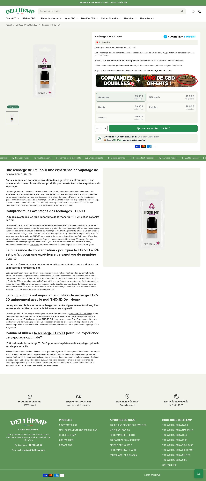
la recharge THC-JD (49, 333)
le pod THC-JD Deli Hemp (59, 299)
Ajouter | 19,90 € (153, 128)
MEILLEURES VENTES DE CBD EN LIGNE (78, 430)
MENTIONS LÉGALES (120, 430)
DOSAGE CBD (65, 445)
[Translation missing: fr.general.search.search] (182, 11)
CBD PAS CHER (66, 440)
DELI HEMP (156, 475)
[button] (12, 118)
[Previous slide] (8, 117)
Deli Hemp (93, 200)
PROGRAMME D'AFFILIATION (123, 450)
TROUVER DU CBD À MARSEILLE (177, 430)
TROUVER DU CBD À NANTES (176, 455)
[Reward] (198, 473)
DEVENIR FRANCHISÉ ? (121, 445)
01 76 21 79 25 (176, 405)
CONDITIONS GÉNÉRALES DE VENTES (128, 425)
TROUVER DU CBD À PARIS (175, 425)
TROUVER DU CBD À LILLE (174, 435)
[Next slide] (81, 117)
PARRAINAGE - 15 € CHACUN (123, 455)
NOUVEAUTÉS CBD (68, 425)
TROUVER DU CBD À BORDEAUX (177, 450)
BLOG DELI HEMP (67, 435)
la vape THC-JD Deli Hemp (80, 202)
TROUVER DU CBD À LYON (174, 440)
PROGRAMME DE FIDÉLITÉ (122, 435)
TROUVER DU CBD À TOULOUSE (177, 445)
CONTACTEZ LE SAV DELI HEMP (125, 440)
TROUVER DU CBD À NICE (174, 460)
